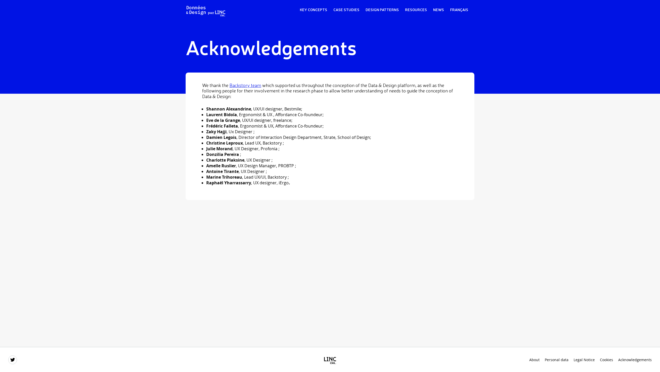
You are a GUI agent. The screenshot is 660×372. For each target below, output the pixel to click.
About (534, 359)
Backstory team (245, 85)
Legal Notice (584, 359)
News (438, 9)
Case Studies (346, 9)
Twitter (13, 360)
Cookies (606, 359)
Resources (416, 9)
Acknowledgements (635, 359)
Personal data (556, 359)
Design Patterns (382, 9)
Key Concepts (313, 9)
